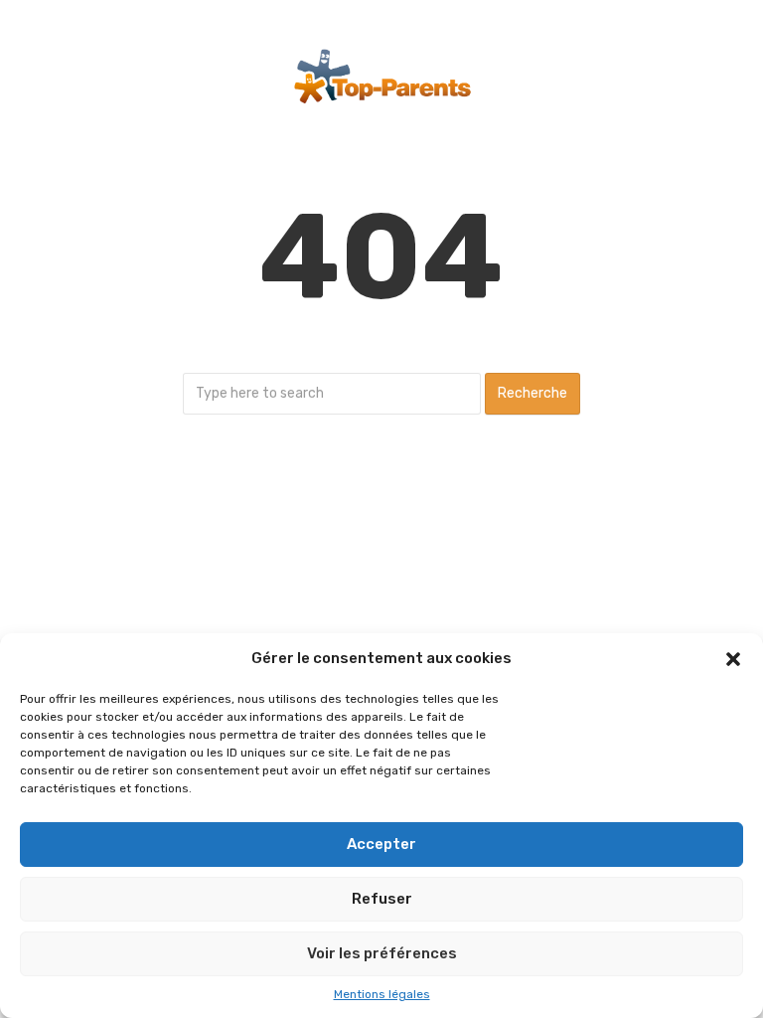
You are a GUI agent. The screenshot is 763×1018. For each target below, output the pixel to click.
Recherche (532, 393)
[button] (733, 659)
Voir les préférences (382, 953)
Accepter (381, 844)
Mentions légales (382, 994)
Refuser (382, 899)
